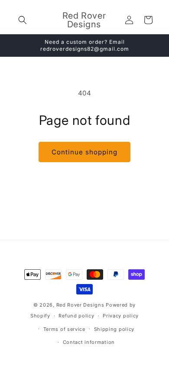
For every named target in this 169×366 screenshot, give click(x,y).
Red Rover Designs (80, 305)
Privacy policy (121, 316)
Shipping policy (114, 329)
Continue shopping (84, 152)
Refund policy (76, 316)
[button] (22, 19)
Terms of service (64, 329)
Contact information (89, 342)
